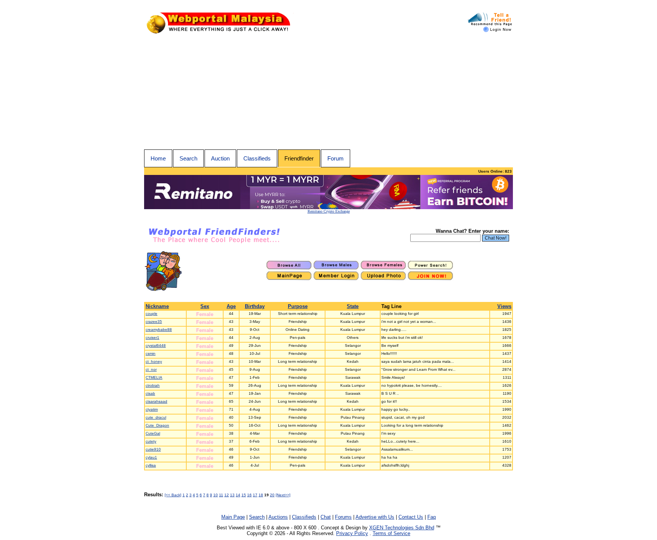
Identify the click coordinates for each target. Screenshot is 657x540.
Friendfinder (299, 158)
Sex (204, 306)
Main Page (233, 517)
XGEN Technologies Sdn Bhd (401, 527)
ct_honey (154, 361)
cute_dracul (156, 417)
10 (215, 495)
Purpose (298, 306)
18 (261, 495)
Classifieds (257, 158)
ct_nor (151, 369)
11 (221, 495)
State (353, 306)
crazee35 (154, 321)
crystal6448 (156, 345)
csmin (151, 353)
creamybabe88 (159, 329)
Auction (220, 158)
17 (255, 495)
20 (272, 495)
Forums (343, 517)
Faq (431, 517)
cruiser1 (152, 337)
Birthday (255, 306)
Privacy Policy (352, 533)
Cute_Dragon (157, 425)
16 (249, 495)
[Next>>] (283, 495)
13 (232, 495)
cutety (151, 441)
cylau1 (151, 457)
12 (226, 495)
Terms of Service (391, 533)
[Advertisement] (328, 92)
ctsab (150, 393)
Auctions (278, 517)
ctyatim (152, 409)
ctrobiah (153, 385)
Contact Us (410, 517)
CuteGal (153, 433)
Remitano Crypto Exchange (329, 211)
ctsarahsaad (156, 401)
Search (188, 158)
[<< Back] (173, 495)
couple (151, 313)
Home (158, 158)
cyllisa (151, 465)
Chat (326, 517)
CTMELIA (154, 377)
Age (231, 306)
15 (243, 495)
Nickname (157, 306)
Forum (335, 158)
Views (504, 306)
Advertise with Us (374, 517)
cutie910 (153, 449)
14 (238, 495)
